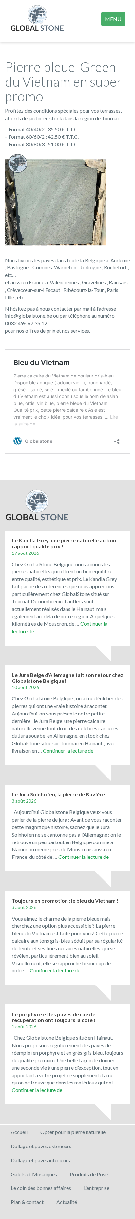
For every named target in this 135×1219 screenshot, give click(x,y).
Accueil (19, 1132)
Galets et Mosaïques (34, 1174)
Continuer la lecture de (68, 750)
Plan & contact (27, 1202)
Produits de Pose (89, 1174)
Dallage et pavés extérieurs (41, 1146)
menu (113, 19)
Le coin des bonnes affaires (41, 1188)
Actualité (66, 1202)
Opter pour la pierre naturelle (73, 1132)
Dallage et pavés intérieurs (40, 1160)
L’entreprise (96, 1188)
